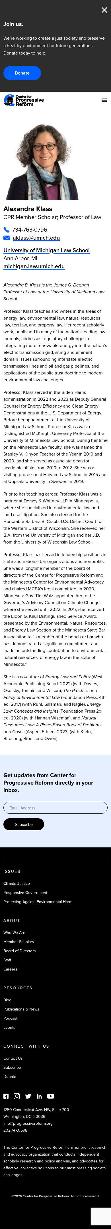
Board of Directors (19, 951)
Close (104, 10)
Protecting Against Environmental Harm (37, 902)
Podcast (10, 1018)
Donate (22, 73)
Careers (10, 969)
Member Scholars (18, 942)
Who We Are (14, 933)
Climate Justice (16, 884)
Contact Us (13, 1058)
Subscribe (24, 824)
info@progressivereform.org (28, 1123)
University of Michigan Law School (46, 250)
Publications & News (21, 1009)
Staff (7, 960)
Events (9, 1027)
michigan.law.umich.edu (34, 266)
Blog (7, 1000)
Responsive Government (25, 893)
